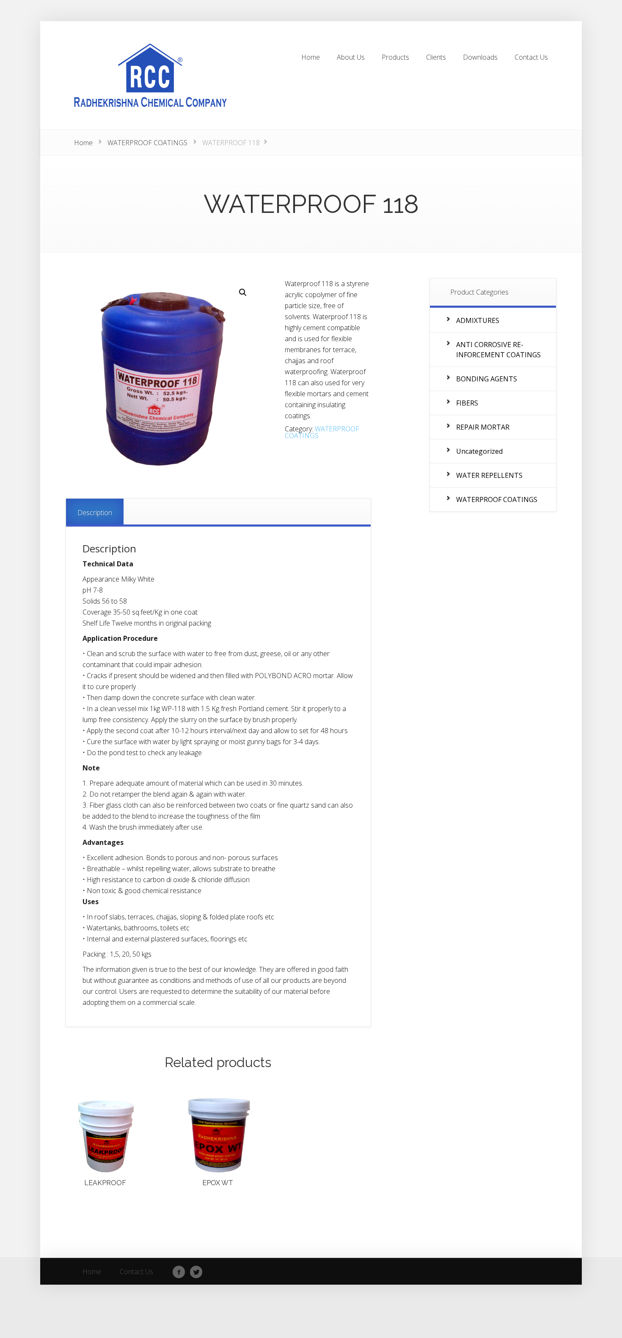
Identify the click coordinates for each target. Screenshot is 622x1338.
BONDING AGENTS (486, 378)
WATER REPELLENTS (489, 475)
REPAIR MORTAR (482, 427)
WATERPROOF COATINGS (147, 142)
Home (83, 142)
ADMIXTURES (477, 320)
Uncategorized (479, 451)
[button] (242, 292)
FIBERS (467, 403)
